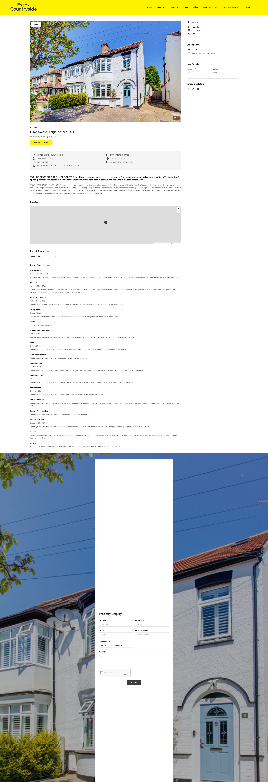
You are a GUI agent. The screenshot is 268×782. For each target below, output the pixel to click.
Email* (101, 631)
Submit (134, 682)
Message (102, 652)
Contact (249, 7)
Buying (185, 7)
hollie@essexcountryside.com (203, 53)
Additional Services (210, 7)
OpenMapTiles (167, 243)
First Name (103, 620)
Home (149, 7)
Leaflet (156, 243)
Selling (195, 7)
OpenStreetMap (173, 243)
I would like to (104, 641)
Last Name (139, 620)
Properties (173, 7)
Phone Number (141, 631)
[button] (106, 223)
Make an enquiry (41, 142)
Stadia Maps (161, 243)
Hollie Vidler (192, 49)
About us (160, 7)
